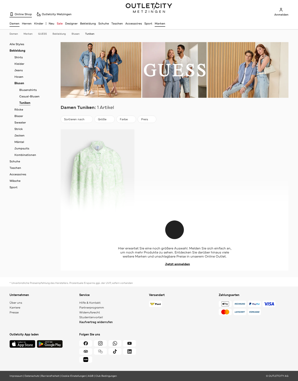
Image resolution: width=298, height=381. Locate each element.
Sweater (20, 122)
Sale (60, 23)
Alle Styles (17, 44)
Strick (18, 129)
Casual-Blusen (29, 96)
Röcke (18, 109)
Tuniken (89, 33)
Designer (71, 23)
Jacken (19, 135)
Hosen (18, 77)
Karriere (15, 307)
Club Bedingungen (106, 376)
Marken (160, 23)
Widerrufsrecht (89, 312)
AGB (90, 376)
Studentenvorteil (91, 317)
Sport (148, 23)
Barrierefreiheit (50, 376)
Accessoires (133, 23)
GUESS (42, 33)
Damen (14, 33)
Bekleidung (88, 23)
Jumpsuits (21, 148)
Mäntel (19, 142)
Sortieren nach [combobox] (74, 120)
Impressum (16, 376)
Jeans (18, 70)
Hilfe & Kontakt (90, 302)
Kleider (19, 64)
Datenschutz (32, 376)
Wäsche (15, 181)
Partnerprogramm (91, 307)
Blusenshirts (28, 90)
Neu (51, 23)
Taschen (117, 23)
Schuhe (103, 23)
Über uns (16, 302)
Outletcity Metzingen (149, 8)
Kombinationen (25, 155)
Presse (14, 312)
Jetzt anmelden (177, 264)
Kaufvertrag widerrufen (96, 322)
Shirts (18, 57)
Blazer (18, 116)
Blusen (75, 33)
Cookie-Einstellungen (73, 376)
